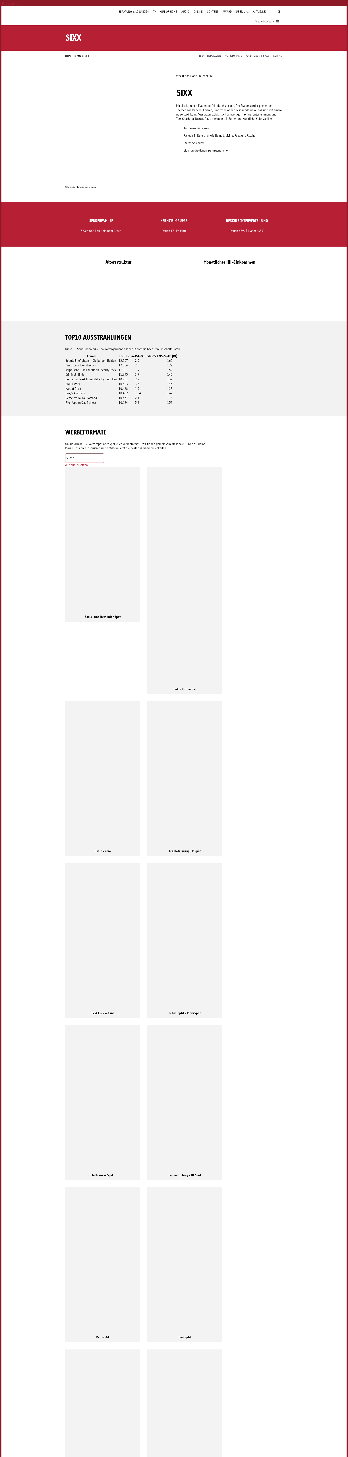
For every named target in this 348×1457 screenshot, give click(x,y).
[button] (146, 310)
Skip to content (11, 3)
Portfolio (78, 55)
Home (68, 55)
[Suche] (272, 11)
